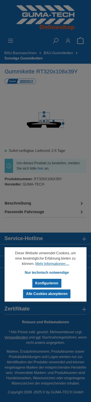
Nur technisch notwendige (47, 272)
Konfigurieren (46, 283)
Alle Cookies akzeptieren (47, 294)
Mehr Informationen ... (52, 264)
